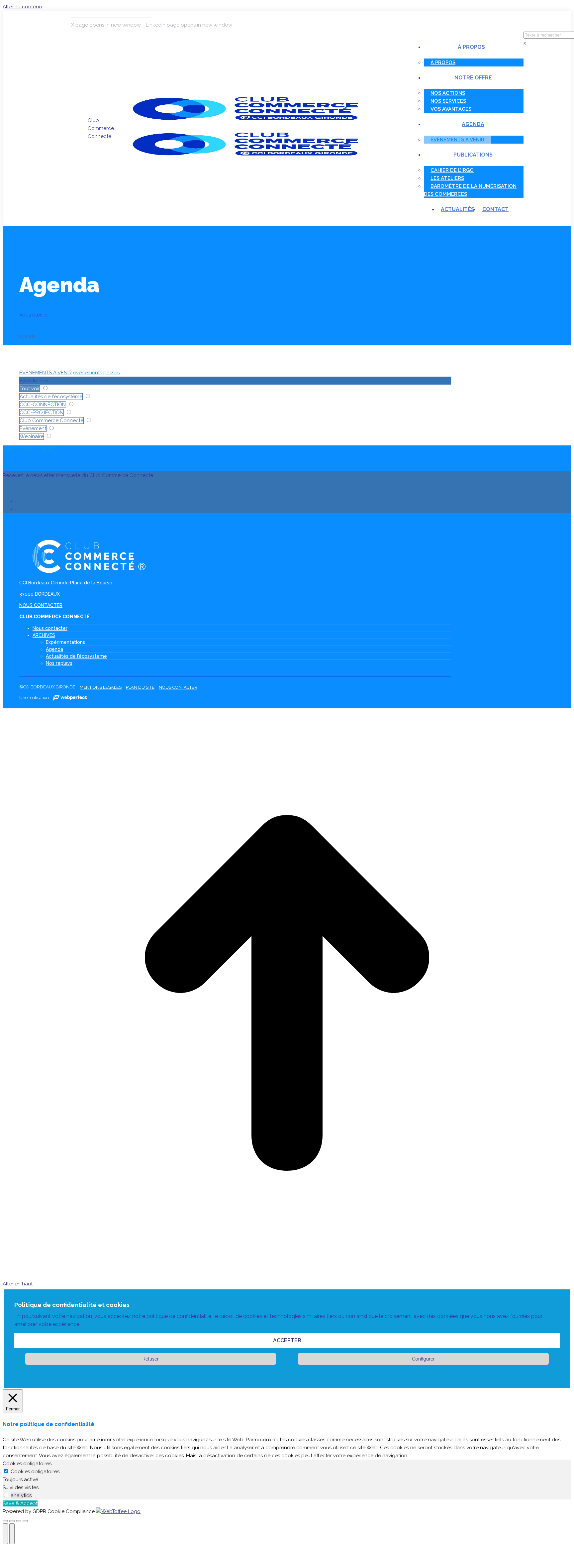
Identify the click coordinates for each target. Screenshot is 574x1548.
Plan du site (140, 687)
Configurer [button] (423, 1359)
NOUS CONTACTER (40, 605)
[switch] (6, 1495)
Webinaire (32, 436)
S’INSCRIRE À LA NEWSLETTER (38, 488)
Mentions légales (101, 687)
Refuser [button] (151, 1359)
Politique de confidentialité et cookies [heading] (72, 1304)
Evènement (33, 428)
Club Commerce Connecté (51, 420)
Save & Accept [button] (20, 1503)
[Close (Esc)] (5, 1521)
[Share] (12, 1521)
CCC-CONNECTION (43, 405)
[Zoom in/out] (25, 1521)
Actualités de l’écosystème (76, 656)
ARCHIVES (44, 635)
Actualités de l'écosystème (51, 397)
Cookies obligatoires (35, 1472)
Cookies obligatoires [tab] (27, 1464)
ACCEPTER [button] (287, 1340)
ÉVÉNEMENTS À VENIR (45, 373)
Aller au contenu (22, 7)
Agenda (54, 649)
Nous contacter (50, 628)
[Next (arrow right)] (12, 1533)
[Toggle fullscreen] (18, 1521)
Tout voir (30, 389)
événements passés (96, 373)
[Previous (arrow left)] (5, 1533)
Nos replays (59, 663)
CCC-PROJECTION (41, 413)
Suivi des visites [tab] (21, 1487)
